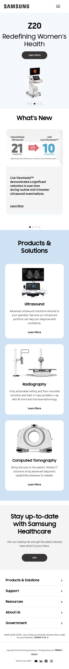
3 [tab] (34, 104)
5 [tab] (40, 104)
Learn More (35, 55)
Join (34, 557)
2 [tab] (31, 104)
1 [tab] (28, 104)
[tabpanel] (34, 61)
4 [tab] (37, 104)
